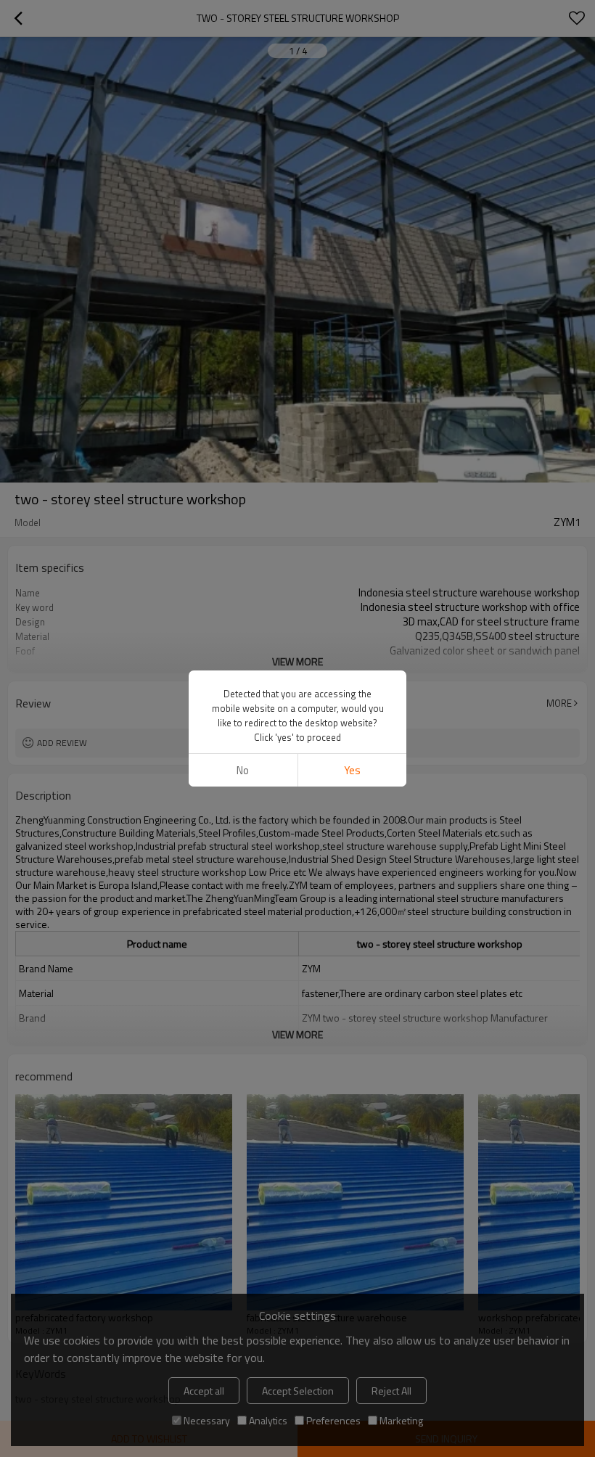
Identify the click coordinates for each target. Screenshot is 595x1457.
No (243, 770)
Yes (352, 770)
